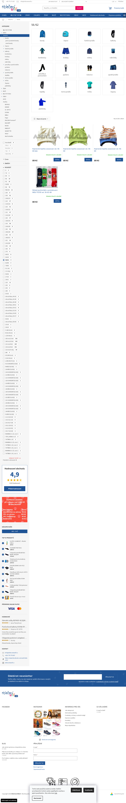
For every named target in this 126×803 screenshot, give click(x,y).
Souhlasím (89, 790)
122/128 (9, 215)
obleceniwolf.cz (9, 663)
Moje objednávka (70, 725)
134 (8, 224)
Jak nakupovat (52, 1)
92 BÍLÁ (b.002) (10, 414)
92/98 (8, 184)
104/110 (9, 198)
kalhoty (7, 51)
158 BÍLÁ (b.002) (11, 403)
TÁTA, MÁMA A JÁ (11, 437)
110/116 (9, 204)
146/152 (9, 238)
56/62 (8, 260)
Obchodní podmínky (67, 1)
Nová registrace (38, 767)
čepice (7, 46)
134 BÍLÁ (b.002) (11, 383)
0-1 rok (8, 268)
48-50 (8, 254)
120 (8, 283)
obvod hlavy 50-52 (12, 308)
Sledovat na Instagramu (49, 740)
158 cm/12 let (11, 339)
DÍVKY (4, 33)
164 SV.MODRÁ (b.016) (13, 409)
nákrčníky (8, 62)
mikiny (7, 59)
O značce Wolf (101, 710)
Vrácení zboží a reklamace (73, 723)
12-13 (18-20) (10, 417)
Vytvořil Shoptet (119, 794)
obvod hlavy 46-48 (12, 302)
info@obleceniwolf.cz (11, 653)
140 (8, 229)
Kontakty (67, 720)
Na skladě (9, 143)
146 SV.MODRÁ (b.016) (13, 395)
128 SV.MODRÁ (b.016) (13, 381)
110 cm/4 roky (11, 350)
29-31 (8, 280)
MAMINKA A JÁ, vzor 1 (13, 442)
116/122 (9, 210)
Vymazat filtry (14, 458)
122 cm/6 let (11, 344)
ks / (15, 531)
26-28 (8, 327)
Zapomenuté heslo (39, 769)
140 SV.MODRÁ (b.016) (13, 392)
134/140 (9, 226)
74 (7, 173)
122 (8, 212)
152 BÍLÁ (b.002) (11, 397)
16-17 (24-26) (10, 431)
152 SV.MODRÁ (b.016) (13, 400)
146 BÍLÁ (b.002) (11, 411)
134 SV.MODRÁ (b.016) (13, 386)
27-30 (8, 277)
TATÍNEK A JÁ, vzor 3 (12, 445)
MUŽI (4, 91)
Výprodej (9, 154)
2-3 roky (9, 271)
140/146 (9, 232)
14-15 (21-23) (10, 420)
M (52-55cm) (10, 333)
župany (7, 83)
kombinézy (8, 54)
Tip (7, 151)
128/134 (9, 221)
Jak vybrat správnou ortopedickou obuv (14, 747)
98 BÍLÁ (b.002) (10, 367)
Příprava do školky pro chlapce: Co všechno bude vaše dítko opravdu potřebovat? (15, 753)
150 (7, 288)
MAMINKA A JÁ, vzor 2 (13, 451)
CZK (113, 1)
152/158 (9, 243)
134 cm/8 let (11, 347)
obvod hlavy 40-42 (12, 296)
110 (8, 201)
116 (8, 207)
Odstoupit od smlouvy (9, 800)
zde (56, 793)
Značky (5, 102)
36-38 (8, 257)
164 (7, 249)
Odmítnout (76, 790)
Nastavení (37, 798)
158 (8, 246)
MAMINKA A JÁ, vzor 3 (13, 434)
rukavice (7, 70)
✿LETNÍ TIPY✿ (7, 30)
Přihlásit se (109, 677)
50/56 (8, 274)
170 (7, 252)
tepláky (7, 75)
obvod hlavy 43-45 (12, 299)
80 (7, 176)
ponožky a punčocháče (12, 65)
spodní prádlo (9, 73)
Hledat (79, 8)
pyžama (7, 67)
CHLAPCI (5, 35)
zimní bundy (9, 43)
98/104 (9, 190)
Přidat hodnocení (14, 489)
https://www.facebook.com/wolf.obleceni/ (16, 659)
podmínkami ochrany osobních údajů (107, 682)
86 (7, 179)
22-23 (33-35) (10, 428)
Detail (57, 159)
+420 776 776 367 (10, 655)
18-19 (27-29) (10, 423)
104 (8, 196)
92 (7, 182)
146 (8, 235)
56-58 (8, 319)
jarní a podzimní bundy (12, 41)
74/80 (8, 266)
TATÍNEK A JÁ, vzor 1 (12, 448)
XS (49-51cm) (10, 355)
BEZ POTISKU (7, 94)
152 (8, 240)
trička (6, 81)
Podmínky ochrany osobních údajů (75, 715)
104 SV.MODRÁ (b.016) (13, 372)
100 (7, 193)
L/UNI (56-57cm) (11, 361)
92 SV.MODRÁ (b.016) (12, 364)
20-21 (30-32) (10, 426)
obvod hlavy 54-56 (12, 313)
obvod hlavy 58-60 (12, 322)
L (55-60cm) (10, 336)
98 (7, 187)
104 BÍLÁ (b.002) (11, 369)
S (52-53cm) (10, 358)
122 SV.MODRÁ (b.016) (13, 378)
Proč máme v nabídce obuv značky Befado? (15, 758)
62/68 (8, 263)
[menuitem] (4, 15)
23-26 (8, 325)
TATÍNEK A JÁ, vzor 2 (12, 454)
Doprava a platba (70, 718)
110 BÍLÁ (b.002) (11, 375)
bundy (7, 38)
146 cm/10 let (11, 341)
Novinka (8, 148)
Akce (8, 145)
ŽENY (4, 89)
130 (7, 285)
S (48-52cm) (10, 330)
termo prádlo (9, 78)
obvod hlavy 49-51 (12, 305)
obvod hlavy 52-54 (12, 311)
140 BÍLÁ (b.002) (11, 389)
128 (8, 218)
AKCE (4, 99)
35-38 (8, 294)
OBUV (4, 97)
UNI (7, 353)
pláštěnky (8, 86)
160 (7, 291)
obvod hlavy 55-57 (12, 316)
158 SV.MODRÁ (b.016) (13, 406)
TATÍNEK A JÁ (10, 439)
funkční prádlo (9, 49)
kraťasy (7, 57)
